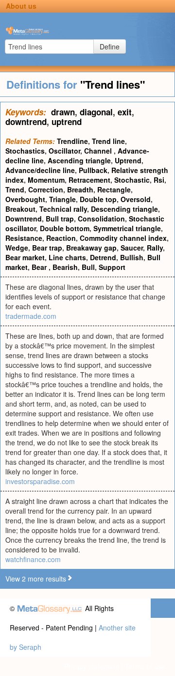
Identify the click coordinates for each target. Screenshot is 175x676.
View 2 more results (35, 578)
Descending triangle (124, 209)
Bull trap (60, 218)
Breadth (80, 189)
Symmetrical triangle (127, 228)
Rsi (159, 180)
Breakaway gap (91, 247)
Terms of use (145, 666)
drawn (63, 112)
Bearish (65, 267)
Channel (99, 151)
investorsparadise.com (40, 481)
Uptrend (128, 160)
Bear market (25, 257)
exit (125, 112)
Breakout (20, 209)
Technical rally (63, 209)
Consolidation (101, 218)
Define (110, 46)
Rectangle (114, 189)
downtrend (26, 121)
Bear (40, 267)
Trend (14, 189)
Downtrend (23, 218)
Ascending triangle (79, 160)
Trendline (72, 141)
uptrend (67, 121)
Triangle (62, 199)
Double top (98, 199)
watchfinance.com (33, 559)
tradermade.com (30, 316)
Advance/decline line (40, 170)
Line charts (67, 257)
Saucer (132, 247)
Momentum (46, 180)
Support (112, 267)
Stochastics (25, 151)
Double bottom (64, 228)
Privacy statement (91, 666)
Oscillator (64, 151)
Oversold (136, 199)
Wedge (16, 247)
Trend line (108, 141)
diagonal (96, 112)
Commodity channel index (123, 238)
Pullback (93, 170)
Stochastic (132, 180)
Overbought (25, 199)
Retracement (89, 180)
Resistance (23, 238)
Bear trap (47, 247)
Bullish (131, 257)
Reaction (61, 238)
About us (21, 6)
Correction (45, 189)
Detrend (103, 257)
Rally (155, 247)
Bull (88, 267)
